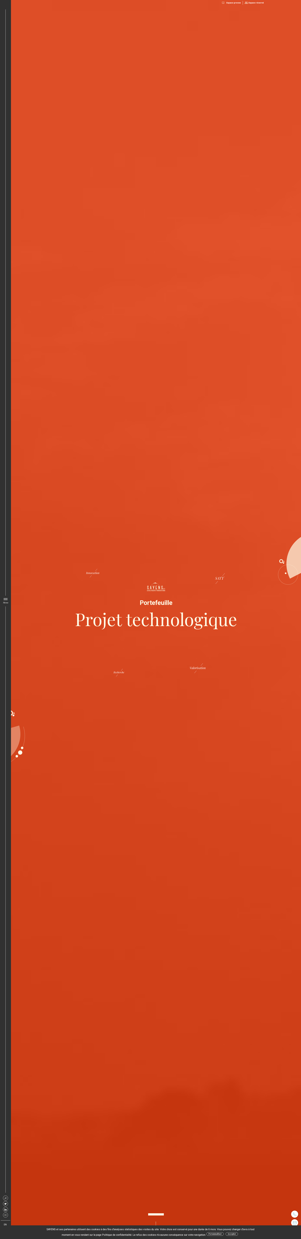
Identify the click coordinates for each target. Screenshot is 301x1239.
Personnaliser (215, 1234)
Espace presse (233, 3)
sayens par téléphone (294, 1214)
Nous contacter (294, 1222)
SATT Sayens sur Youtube (5, 1215)
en (5, 1224)
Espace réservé (256, 3)
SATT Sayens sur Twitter (5, 1203)
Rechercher (5, 1198)
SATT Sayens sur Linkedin (5, 1209)
